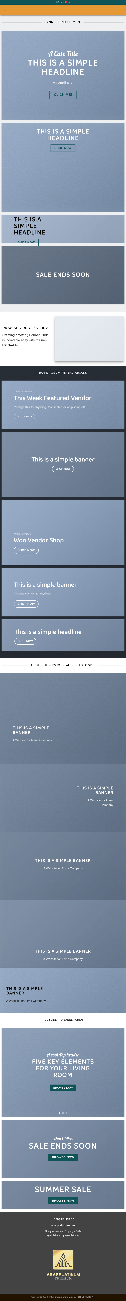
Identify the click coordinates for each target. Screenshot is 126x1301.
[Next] (118, 1072)
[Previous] (8, 1072)
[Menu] (4, 10)
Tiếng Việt (60, 2)
